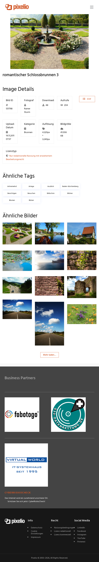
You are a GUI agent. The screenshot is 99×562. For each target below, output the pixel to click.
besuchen (31, 193)
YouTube (81, 538)
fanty (79, 309)
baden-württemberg (70, 186)
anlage (31, 186)
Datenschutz (36, 527)
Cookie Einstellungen (37, 532)
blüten (31, 200)
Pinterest (81, 541)
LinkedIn (81, 527)
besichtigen (11, 193)
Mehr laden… (49, 355)
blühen (70, 193)
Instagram (81, 534)
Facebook (81, 531)
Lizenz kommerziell (62, 534)
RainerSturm (18, 227)
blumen (12, 200)
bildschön (51, 193)
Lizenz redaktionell (62, 531)
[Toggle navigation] (92, 7)
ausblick (50, 186)
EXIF (88, 99)
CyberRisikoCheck (18, 492)
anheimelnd (12, 186)
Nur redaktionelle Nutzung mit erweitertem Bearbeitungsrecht (29, 157)
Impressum (36, 537)
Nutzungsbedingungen (62, 527)
